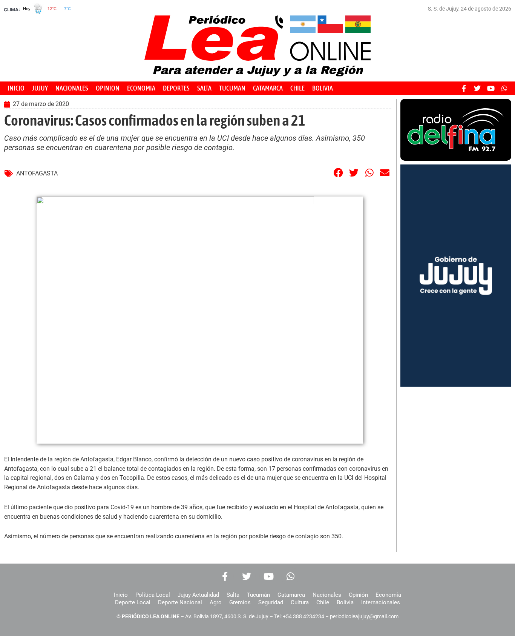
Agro (216, 602)
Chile (322, 602)
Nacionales (327, 594)
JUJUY (40, 88)
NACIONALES (71, 88)
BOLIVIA (322, 88)
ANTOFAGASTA (37, 173)
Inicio (121, 594)
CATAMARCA (268, 88)
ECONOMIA (141, 88)
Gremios (240, 602)
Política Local (152, 594)
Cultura (300, 602)
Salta (233, 594)
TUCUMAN (232, 88)
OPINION (108, 88)
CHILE (297, 88)
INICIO (16, 88)
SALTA (204, 88)
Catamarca (291, 594)
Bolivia (345, 602)
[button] (338, 173)
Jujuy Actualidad (198, 594)
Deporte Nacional (180, 602)
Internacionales (380, 602)
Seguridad (270, 602)
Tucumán (258, 594)
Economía (388, 594)
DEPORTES (176, 88)
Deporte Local (132, 602)
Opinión (358, 594)
